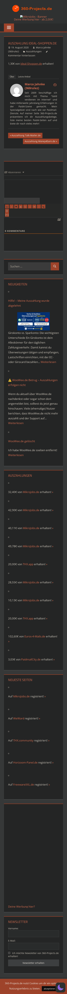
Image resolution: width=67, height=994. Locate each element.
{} (7, 211)
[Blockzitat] (34, 206)
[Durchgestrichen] (21, 206)
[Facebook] (55, 85)
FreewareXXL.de (23, 784)
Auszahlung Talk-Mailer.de (26, 136)
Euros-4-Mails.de (34, 636)
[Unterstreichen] (16, 206)
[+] (7, 215)
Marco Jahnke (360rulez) (35, 86)
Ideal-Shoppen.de (31, 64)
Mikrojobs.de (31, 492)
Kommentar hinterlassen (21, 55)
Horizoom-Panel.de (25, 762)
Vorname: (13, 928)
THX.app (28, 564)
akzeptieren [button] (49, 988)
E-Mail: (12, 940)
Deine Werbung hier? (21, 906)
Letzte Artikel (24, 76)
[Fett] (7, 206)
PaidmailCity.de (31, 659)
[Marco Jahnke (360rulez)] (16, 96)
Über (12, 76)
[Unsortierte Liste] (30, 206)
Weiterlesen (48, 362)
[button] (60, 987)
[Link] (43, 206)
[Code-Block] (39, 206)
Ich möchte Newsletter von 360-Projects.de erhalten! (33, 955)
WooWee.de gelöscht (21, 441)
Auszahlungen (34, 51)
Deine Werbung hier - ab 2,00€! (33, 19)
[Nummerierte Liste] (25, 206)
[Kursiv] (11, 206)
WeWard (18, 718)
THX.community (23, 740)
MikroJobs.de (31, 510)
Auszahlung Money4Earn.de (40, 142)
